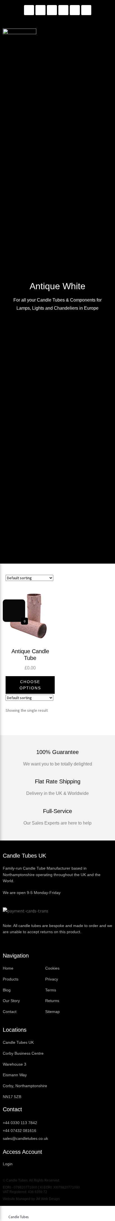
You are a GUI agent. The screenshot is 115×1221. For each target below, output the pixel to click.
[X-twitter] (86, 10)
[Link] (63, 10)
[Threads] (75, 10)
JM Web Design (48, 1199)
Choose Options (30, 685)
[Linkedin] (29, 10)
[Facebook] (52, 10)
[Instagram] (40, 10)
